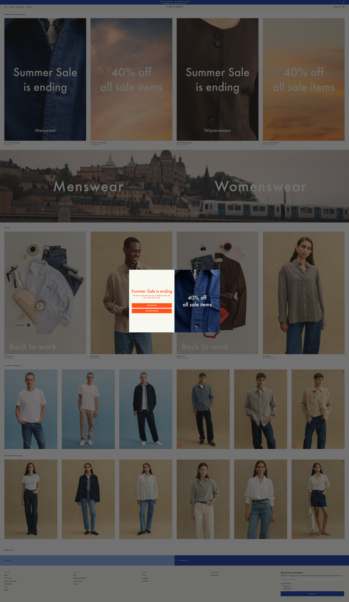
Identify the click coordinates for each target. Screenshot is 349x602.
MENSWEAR (152, 305)
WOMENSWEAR (151, 311)
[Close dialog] (217, 271)
